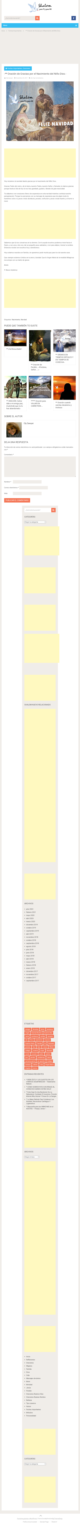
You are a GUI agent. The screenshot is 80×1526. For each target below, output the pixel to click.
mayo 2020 (30, 915)
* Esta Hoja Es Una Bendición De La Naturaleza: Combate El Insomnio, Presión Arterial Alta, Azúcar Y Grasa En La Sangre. (41, 1094)
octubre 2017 (31, 978)
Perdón (29, 1391)
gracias (27, 1047)
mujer (42, 1050)
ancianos (50, 1029)
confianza (34, 1036)
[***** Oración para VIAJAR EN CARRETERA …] (40, 387)
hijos (39, 1047)
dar (26, 1040)
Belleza (29, 1400)
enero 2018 (30, 968)
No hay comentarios (37, 78)
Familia (39, 1043)
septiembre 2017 (32, 981)
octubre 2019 (31, 928)
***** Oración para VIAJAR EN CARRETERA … (38, 403)
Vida (27, 1375)
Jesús (45, 1047)
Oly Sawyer (9, 78)
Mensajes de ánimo (33, 1378)
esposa (47, 1040)
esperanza (38, 1040)
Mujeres (29, 1366)
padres (48, 1054)
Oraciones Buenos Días (34, 1394)
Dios (31, 1040)
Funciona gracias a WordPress (27, 1518)
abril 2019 (30, 934)
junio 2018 (30, 953)
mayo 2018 (30, 956)
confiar (42, 1036)
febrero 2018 (31, 965)
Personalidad (31, 1416)
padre (41, 1054)
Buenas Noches (37, 1033)
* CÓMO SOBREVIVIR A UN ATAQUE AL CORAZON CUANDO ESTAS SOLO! (40, 1088)
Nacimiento (16, 320)
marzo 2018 (30, 962)
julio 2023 (29, 909)
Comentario (9, 455)
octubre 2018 (31, 940)
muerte (35, 1050)
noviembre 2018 (32, 937)
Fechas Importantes (15, 31)
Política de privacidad (30, 1522)
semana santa (30, 1061)
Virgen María (49, 1064)
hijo (34, 1047)
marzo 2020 (30, 922)
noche (27, 1054)
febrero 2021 (31, 912)
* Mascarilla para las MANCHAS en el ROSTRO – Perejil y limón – (39, 1108)
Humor (28, 1406)
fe (45, 1043)
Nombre (7, 482)
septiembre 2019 (32, 931)
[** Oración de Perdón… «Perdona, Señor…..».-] (40, 345)
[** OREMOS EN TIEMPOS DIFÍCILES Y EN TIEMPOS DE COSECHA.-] (64, 340)
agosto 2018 (31, 946)
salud (49, 1057)
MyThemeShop (57, 1518)
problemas (41, 1057)
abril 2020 (30, 918)
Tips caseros (31, 1403)
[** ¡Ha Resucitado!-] (15, 337)
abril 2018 (30, 959)
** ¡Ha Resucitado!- (14, 349)
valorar (35, 1064)
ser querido (41, 1061)
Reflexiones (30, 1360)
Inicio (3, 31)
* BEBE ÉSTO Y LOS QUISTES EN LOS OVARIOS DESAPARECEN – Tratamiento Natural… (40, 1082)
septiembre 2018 (32, 943)
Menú (5, 25)
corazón (50, 1036)
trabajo (49, 1061)
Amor (28, 1381)
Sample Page (44, 1522)
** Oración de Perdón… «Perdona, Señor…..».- (39, 367)
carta (27, 1036)
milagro (27, 1050)
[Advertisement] (40, 47)
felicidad (51, 1043)
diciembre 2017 (32, 971)
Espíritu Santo (30, 1043)
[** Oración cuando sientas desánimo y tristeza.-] (64, 388)
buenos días (48, 1033)
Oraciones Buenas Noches (36, 1397)
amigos (27, 1029)
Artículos (29, 1413)
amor (42, 1029)
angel (27, 1033)
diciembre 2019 (32, 925)
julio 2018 (29, 950)
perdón (32, 1057)
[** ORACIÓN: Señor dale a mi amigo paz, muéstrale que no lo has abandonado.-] (15, 387)
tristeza (28, 1064)
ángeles (28, 1068)
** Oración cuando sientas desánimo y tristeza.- (64, 405)
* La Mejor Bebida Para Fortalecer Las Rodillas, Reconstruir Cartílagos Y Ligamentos (40, 1101)
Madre (51, 1047)
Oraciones (26, 68)
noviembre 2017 (32, 974)
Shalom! (54, 1522)
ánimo (35, 1068)
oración (34, 1054)
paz (26, 1057)
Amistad (35, 1029)
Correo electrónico (11, 488)
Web (6, 493)
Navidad (24, 320)
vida (41, 1064)
